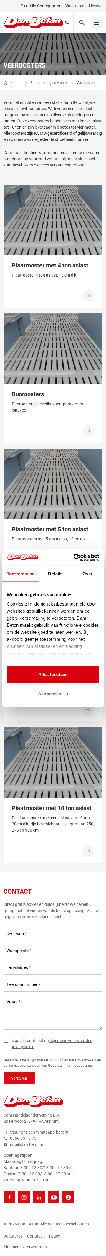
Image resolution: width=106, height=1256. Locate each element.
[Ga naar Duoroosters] (88, 431)
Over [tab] (87, 573)
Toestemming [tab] (21, 573)
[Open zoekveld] (82, 22)
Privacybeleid (86, 1060)
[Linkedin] (39, 1197)
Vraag (13, 1001)
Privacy (53, 1236)
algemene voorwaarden (70, 1040)
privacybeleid (22, 1046)
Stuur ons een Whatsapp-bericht (39, 1132)
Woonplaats (18, 950)
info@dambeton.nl (27, 1144)
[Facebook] (9, 1197)
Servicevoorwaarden (24, 1065)
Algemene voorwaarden (25, 1247)
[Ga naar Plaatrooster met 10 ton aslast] (88, 851)
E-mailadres (18, 967)
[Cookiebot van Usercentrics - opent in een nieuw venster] (74, 557)
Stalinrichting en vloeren (49, 83)
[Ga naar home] (5, 83)
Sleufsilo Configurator (41, 6)
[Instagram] (24, 1197)
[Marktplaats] (68, 1197)
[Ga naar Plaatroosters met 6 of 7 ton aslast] (88, 710)
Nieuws (95, 6)
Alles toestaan (53, 674)
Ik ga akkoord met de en (54, 1043)
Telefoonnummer (23, 984)
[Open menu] (96, 22)
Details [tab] (55, 573)
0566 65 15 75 (23, 1138)
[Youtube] (53, 1197)
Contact (34, 1236)
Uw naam (16, 933)
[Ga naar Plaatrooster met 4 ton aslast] (88, 296)
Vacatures (74, 6)
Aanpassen (49, 693)
